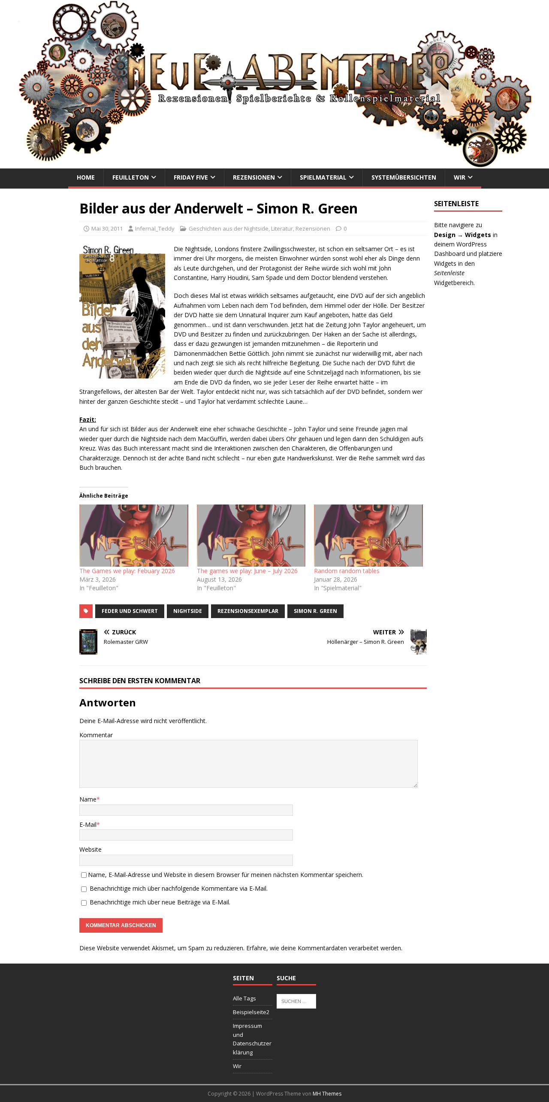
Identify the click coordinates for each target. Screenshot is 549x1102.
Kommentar (96, 735)
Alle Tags (244, 998)
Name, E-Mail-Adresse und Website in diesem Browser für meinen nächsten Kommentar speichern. (225, 875)
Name (88, 799)
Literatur (282, 228)
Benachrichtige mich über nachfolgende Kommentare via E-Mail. (179, 888)
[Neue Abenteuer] (274, 163)
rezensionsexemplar (247, 611)
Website (90, 849)
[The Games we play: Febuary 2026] (133, 535)
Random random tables (347, 571)
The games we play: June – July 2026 (247, 571)
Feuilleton (130, 177)
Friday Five (191, 177)
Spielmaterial (323, 177)
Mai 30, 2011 (107, 228)
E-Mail (88, 824)
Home (86, 177)
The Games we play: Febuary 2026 (127, 571)
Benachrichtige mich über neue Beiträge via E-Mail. (160, 902)
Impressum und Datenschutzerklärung (252, 1039)
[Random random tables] (368, 535)
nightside (187, 611)
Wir (459, 177)
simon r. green (315, 611)
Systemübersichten (403, 177)
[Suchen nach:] (296, 1001)
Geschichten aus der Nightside (228, 228)
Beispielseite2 (251, 1012)
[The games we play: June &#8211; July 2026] (251, 535)
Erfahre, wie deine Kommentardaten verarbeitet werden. (324, 948)
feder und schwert (130, 611)
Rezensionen (254, 177)
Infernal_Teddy (155, 228)
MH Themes (327, 1093)
